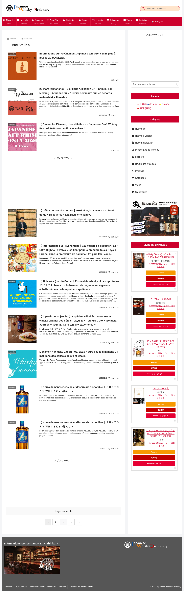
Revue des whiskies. (145, 164)
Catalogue (140, 178)
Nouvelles (140, 129)
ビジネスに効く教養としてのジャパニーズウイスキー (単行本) (161, 344)
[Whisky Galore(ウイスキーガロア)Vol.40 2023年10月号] (138, 260)
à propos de (21, 587)
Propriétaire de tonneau (147, 150)
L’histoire (139, 171)
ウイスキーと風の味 (160, 299)
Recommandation (144, 143)
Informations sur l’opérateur (42, 587)
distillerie (139, 157)
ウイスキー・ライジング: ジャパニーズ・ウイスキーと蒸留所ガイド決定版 (160, 433)
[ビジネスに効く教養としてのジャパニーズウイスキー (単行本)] (138, 348)
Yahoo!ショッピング (160, 284)
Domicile (8, 587)
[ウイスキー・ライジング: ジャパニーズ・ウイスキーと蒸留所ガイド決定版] (138, 437)
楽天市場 (161, 278)
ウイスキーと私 (161, 388)
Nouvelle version (143, 136)
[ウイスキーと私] (138, 395)
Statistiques (141, 192)
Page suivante (63, 511)
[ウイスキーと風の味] (138, 306)
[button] (143, 8)
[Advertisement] (63, 180)
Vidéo (138, 185)
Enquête (62, 587)
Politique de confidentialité (81, 587)
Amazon (161, 273)
